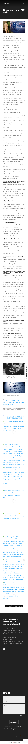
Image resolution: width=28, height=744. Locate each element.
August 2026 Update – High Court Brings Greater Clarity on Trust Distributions (12, 377)
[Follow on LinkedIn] (9, 693)
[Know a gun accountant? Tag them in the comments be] (14, 432)
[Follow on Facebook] (4, 693)
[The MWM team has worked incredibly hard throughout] (14, 455)
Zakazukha (17, 742)
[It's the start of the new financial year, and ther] (14, 478)
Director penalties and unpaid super (11, 395)
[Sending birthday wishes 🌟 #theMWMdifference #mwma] (14, 524)
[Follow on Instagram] (6, 693)
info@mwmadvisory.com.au (14, 630)
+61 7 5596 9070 (12, 628)
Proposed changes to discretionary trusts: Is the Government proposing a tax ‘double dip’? (14, 409)
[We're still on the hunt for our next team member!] (14, 501)
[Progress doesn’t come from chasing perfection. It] (14, 593)
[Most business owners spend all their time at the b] (14, 570)
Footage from (17, 736)
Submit (22, 715)
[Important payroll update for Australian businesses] (14, 547)
